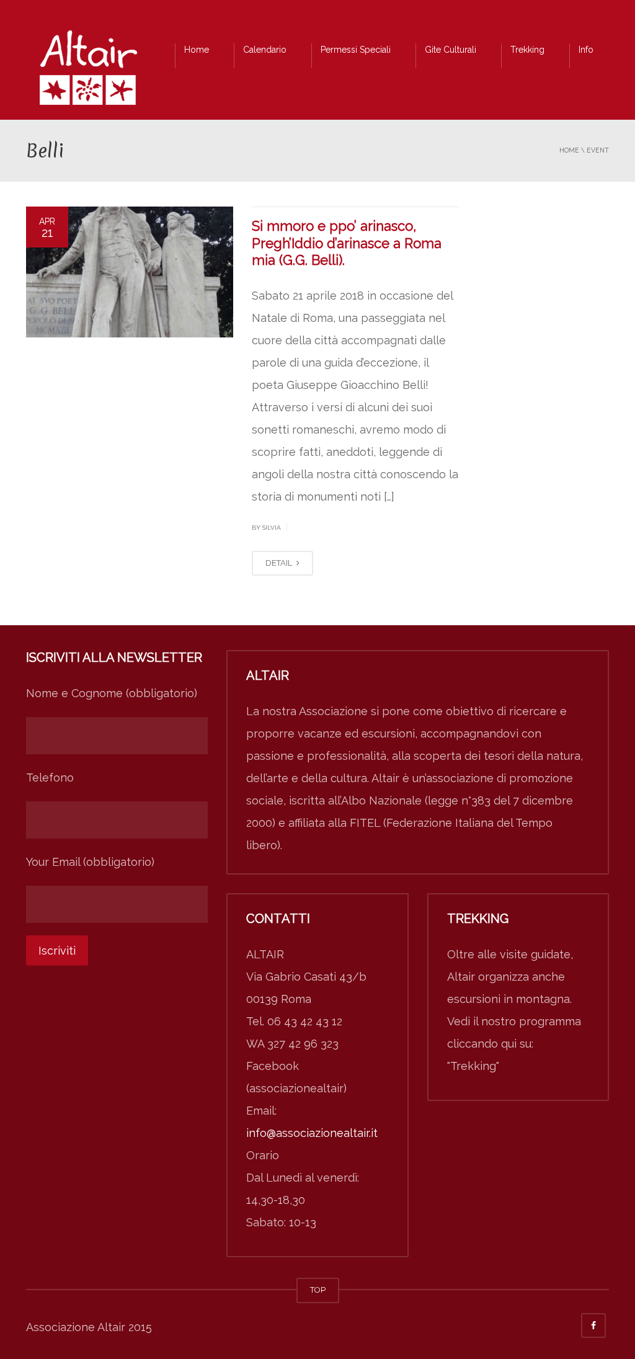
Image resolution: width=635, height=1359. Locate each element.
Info (586, 50)
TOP (318, 1289)
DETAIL (279, 563)
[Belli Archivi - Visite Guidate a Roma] (88, 71)
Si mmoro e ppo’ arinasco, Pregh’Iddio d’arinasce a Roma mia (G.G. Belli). (347, 243)
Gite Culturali (450, 50)
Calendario (264, 50)
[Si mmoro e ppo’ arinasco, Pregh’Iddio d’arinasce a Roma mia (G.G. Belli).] (129, 272)
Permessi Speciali (356, 50)
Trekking (527, 50)
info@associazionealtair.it (312, 1132)
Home (196, 50)
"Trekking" (473, 1065)
